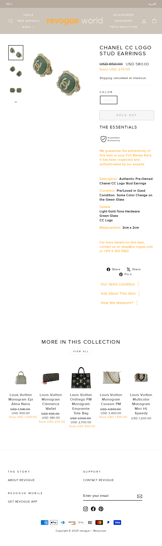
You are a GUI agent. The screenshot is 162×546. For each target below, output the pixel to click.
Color (106, 92)
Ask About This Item (118, 294)
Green (108, 100)
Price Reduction (123, 27)
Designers (123, 21)
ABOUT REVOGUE (21, 480)
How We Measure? (117, 303)
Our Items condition (118, 284)
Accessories (123, 15)
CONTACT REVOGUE (98, 480)
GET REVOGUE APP (22, 502)
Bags (26, 27)
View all (81, 351)
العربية (152, 4)
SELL (9, 4)
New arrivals (28, 21)
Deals (28, 15)
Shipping (106, 78)
